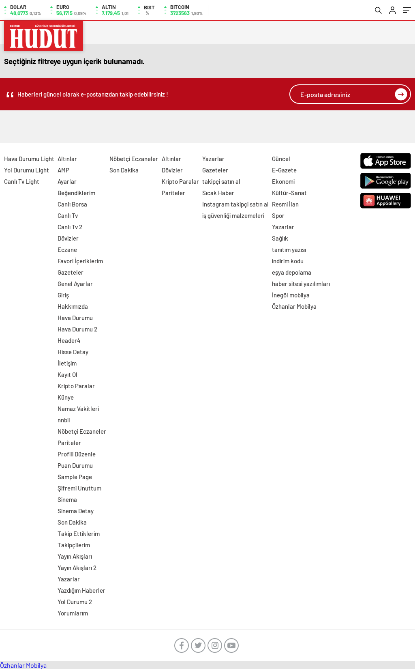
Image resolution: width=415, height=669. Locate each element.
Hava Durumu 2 (77, 329)
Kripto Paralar (76, 385)
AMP (63, 170)
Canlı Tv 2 (70, 226)
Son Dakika (72, 522)
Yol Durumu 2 (75, 601)
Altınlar (67, 158)
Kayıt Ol (67, 374)
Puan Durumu (75, 465)
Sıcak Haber (218, 192)
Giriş (63, 295)
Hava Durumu (75, 317)
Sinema (67, 499)
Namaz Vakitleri (78, 408)
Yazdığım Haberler (81, 590)
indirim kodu (288, 261)
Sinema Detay (76, 510)
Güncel (281, 158)
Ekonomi (283, 181)
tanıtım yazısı (289, 249)
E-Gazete (284, 170)
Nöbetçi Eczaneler (82, 431)
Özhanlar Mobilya (294, 306)
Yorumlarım (73, 613)
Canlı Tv (68, 215)
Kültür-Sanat (289, 192)
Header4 (69, 340)
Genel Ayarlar (75, 283)
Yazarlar (69, 579)
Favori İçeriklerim (80, 261)
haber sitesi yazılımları (301, 283)
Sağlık (280, 238)
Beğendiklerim (76, 192)
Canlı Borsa (72, 204)
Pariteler (69, 442)
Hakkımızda (73, 306)
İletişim (67, 363)
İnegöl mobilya (291, 295)
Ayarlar (67, 181)
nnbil (64, 420)
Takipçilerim (74, 545)
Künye (66, 397)
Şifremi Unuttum (79, 488)
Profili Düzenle (77, 454)
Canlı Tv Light (21, 181)
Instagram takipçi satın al (235, 204)
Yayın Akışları (75, 556)
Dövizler (68, 238)
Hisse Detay (73, 351)
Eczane (67, 249)
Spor (278, 215)
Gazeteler (70, 272)
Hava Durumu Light (29, 158)
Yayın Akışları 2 (77, 567)
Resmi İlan (285, 204)
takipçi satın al (221, 181)
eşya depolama (291, 272)
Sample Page (75, 476)
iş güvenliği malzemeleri (233, 215)
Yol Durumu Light (26, 170)
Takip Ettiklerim (79, 533)
